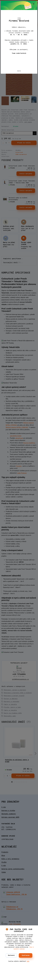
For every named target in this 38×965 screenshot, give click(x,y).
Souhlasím (25, 955)
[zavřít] (33, 4)
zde (28, 961)
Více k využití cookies (24, 948)
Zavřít (19, 70)
